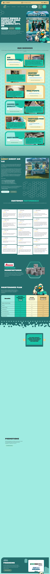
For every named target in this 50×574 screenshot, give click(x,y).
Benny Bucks (27, 6)
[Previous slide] (24, 340)
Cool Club (30, 6)
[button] (9, 6)
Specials (19, 6)
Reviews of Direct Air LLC (4, 208)
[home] (5, 6)
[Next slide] (44, 340)
